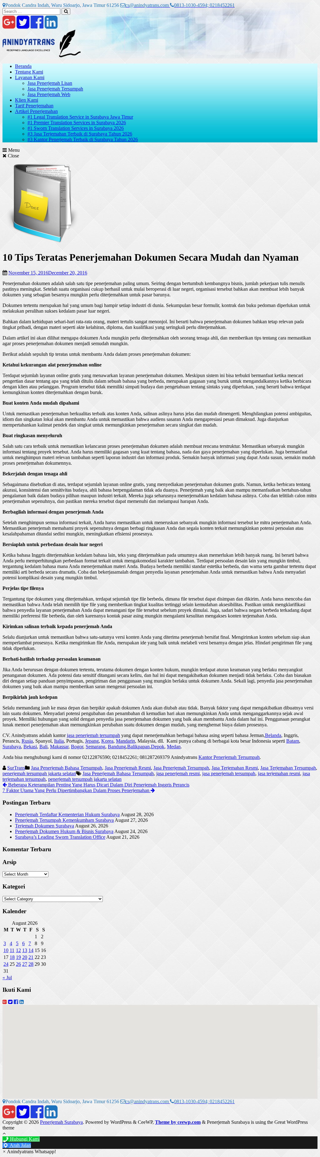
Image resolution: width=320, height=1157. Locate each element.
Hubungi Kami (24, 1139)
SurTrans (16, 767)
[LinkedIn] (51, 25)
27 (24, 964)
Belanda (273, 735)
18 (12, 957)
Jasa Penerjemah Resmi (128, 767)
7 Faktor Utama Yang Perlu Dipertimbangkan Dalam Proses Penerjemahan (76, 790)
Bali (43, 746)
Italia (59, 741)
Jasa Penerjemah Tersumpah (55, 88)
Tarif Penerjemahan (34, 105)
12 (18, 950)
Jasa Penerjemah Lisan (50, 83)
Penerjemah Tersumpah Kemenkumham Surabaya (64, 820)
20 (24, 957)
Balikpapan (138, 746)
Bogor (77, 746)
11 (12, 950)
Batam (292, 741)
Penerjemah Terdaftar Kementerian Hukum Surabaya (67, 814)
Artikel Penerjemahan (36, 111)
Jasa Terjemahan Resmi (235, 767)
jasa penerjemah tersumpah (93, 735)
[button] (29, 1151)
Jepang (92, 741)
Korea (107, 741)
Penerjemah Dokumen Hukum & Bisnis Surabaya (64, 831)
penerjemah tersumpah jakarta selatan (39, 773)
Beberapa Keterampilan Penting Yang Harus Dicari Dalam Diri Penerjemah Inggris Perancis (98, 784)
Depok (157, 746)
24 (5, 964)
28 (30, 964)
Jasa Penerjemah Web (49, 94)
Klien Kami (26, 100)
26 (18, 964)
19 (18, 957)
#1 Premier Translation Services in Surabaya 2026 (77, 122)
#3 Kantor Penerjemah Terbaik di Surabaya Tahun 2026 (83, 139)
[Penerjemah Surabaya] (41, 55)
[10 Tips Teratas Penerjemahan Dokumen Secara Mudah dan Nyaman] (42, 242)
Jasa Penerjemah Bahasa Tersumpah (66, 767)
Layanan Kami (29, 77)
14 (30, 950)
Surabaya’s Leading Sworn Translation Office (60, 837)
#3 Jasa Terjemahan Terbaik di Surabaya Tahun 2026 (80, 133)
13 (24, 950)
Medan (174, 746)
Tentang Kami (29, 71)
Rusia (27, 741)
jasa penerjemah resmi (178, 773)
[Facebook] (37, 25)
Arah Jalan (20, 1145)
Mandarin (125, 741)
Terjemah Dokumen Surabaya (44, 825)
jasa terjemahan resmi (279, 773)
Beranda (23, 66)
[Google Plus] (8, 25)
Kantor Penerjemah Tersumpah (229, 757)
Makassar (59, 746)
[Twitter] (23, 25)
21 (30, 957)
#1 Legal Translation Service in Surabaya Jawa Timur (80, 117)
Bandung (117, 746)
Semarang (95, 746)
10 (5, 950)
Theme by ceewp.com (178, 1122)
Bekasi (30, 746)
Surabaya (11, 746)
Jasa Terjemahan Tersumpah (288, 767)
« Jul (7, 977)
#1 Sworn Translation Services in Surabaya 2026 (76, 128)
